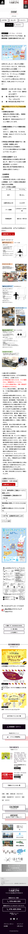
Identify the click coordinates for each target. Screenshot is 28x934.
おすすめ (4, 20)
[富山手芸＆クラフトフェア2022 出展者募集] (14, 259)
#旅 (3, 800)
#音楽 (3, 793)
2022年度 (3, 882)
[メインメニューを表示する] (25, 2)
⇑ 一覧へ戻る (14, 629)
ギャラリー (19, 25)
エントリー (23, 20)
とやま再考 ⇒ (14, 632)
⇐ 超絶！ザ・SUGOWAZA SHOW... (14, 625)
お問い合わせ (20, 926)
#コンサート (17, 797)
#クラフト (7, 800)
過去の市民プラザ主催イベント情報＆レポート (14, 817)
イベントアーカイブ (5, 880)
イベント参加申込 (15, 737)
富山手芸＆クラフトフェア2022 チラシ (13, 610)
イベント (3, 879)
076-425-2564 (15, 909)
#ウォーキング (19, 793)
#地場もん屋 (12, 793)
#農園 (7, 793)
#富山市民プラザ (10, 797)
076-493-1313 (15, 901)
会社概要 (6, 926)
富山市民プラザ (14, 2)
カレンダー (13, 20)
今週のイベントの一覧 (14, 785)
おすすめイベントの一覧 (14, 716)
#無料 (23, 797)
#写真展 (3, 797)
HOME (2, 878)
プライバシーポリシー (9, 924)
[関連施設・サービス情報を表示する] (2, 2)
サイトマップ (20, 924)
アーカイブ (9, 25)
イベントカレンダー (14, 808)
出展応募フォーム (8, 234)
